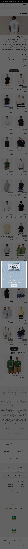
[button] (26, 260)
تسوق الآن (14, 285)
